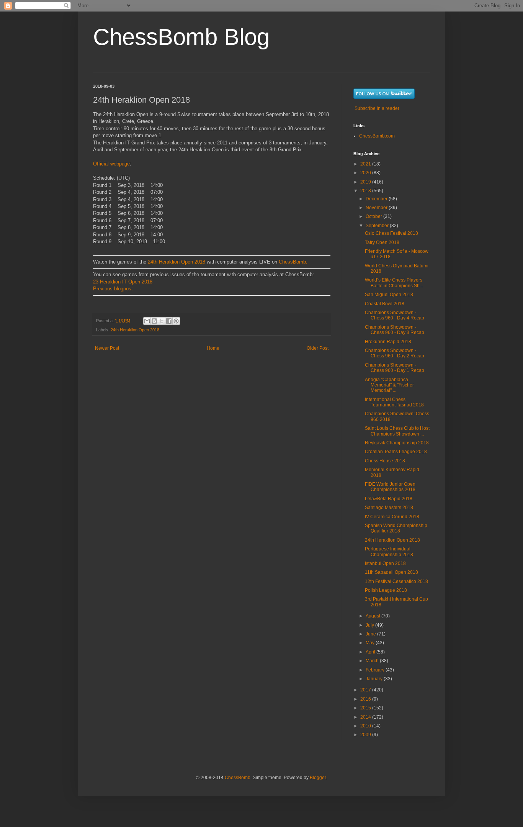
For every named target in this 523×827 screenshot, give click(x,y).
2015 (366, 708)
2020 (366, 172)
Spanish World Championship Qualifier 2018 (396, 528)
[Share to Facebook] (169, 321)
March (373, 660)
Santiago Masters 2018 (389, 507)
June (371, 634)
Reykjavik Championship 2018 (397, 442)
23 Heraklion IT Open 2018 (122, 282)
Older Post (318, 348)
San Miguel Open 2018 (389, 294)
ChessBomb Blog (181, 37)
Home (213, 348)
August (373, 616)
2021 (366, 164)
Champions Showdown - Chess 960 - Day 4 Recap (394, 315)
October (374, 216)
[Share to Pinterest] (176, 321)
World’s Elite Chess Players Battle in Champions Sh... (394, 282)
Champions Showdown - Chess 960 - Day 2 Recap (394, 353)
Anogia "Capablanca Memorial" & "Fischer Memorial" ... (389, 385)
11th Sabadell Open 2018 (391, 572)
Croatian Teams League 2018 (396, 451)
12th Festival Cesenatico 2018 (396, 581)
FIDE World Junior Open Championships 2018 (390, 486)
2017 (366, 690)
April (371, 652)
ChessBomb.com (377, 136)
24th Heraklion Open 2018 (176, 262)
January (375, 678)
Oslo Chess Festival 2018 (391, 233)
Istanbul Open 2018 (385, 563)
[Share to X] (161, 321)
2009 (366, 734)
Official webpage (111, 164)
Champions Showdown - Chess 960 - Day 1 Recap (394, 367)
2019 (366, 182)
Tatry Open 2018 (382, 242)
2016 (366, 699)
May (371, 642)
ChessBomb (237, 777)
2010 (366, 726)
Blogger (318, 777)
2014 (366, 717)
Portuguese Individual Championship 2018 (389, 551)
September (378, 225)
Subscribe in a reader (377, 108)
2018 (366, 190)
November (377, 207)
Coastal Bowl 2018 (384, 303)
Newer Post (107, 348)
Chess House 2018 (385, 460)
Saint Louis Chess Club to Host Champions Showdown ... (397, 431)
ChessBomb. (293, 262)
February (376, 670)
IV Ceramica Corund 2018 (392, 516)
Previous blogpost (113, 288)
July (370, 625)
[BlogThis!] (154, 321)
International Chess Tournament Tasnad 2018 (394, 402)
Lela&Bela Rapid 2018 (388, 498)
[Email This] (147, 321)
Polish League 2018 (386, 590)
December (377, 198)
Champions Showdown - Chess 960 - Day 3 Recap (394, 329)
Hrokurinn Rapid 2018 (388, 341)
